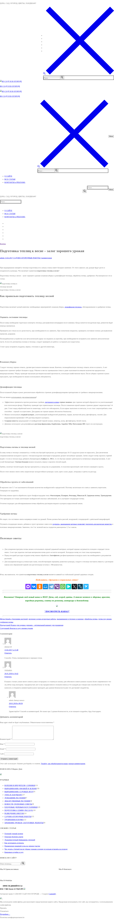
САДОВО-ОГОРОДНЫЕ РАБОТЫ (26, 258)
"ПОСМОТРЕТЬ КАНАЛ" (57, 611)
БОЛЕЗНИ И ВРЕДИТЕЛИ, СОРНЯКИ (19, 785)
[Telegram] (51, 586)
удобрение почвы (6, 622)
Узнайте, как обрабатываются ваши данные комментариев (63, 764)
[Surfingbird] (86, 586)
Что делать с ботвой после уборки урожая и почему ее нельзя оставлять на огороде (35, 849)
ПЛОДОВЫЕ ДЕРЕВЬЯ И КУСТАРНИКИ (20, 807)
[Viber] (57, 586)
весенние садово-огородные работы (42, 619)
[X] (74, 586)
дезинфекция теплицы (73, 307)
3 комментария (46, 258)
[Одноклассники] (39, 586)
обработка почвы (91, 619)
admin (2, 258)
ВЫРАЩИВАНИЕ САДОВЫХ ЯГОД (18, 792)
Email (2, 749)
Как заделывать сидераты (14, 843)
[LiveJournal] (80, 586)
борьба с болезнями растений (16, 619)
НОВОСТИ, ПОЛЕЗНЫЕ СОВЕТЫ (18, 804)
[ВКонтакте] (34, 586)
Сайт (2, 754)
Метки (2, 619)
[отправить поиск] (62, 77)
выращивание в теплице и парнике (70, 619)
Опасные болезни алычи (13, 837)
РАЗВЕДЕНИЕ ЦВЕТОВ (14, 813)
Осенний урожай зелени (13, 834)
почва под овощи (105, 619)
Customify (52, 894)
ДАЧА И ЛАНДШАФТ (13, 795)
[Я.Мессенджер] (68, 586)
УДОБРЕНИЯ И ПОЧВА (13, 820)
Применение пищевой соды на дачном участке (22, 846)
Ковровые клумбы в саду (13, 852)
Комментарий (6, 739)
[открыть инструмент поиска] (78, 74)
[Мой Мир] (45, 586)
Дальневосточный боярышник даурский (19, 840)
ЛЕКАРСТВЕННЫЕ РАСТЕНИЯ (17, 801)
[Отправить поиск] (85, 191)
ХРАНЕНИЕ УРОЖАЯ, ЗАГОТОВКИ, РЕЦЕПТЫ (23, 823)
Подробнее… (5, 914)
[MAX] (28, 586)
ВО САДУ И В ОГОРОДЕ (10, 86)
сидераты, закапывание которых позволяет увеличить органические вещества (82, 524)
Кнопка (3, 244)
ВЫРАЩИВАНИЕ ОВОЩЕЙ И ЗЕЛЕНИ (20, 789)
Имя (2, 744)
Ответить (8, 653)
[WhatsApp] (62, 586)
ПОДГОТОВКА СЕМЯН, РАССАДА (18, 810)
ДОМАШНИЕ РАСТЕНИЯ (14, 798)
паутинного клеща (52, 402)
